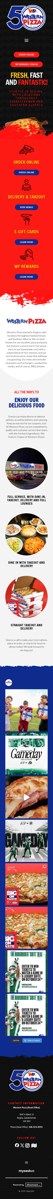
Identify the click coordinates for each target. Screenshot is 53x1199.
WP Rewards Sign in (26, 64)
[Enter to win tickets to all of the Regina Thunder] (26, 710)
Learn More (26, 242)
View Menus (26, 207)
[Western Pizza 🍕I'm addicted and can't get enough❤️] (26, 797)
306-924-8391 (36, 1126)
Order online (26, 54)
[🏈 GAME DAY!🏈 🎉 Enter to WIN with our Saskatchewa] (26, 754)
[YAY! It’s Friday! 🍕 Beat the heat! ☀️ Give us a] (26, 928)
